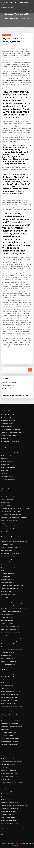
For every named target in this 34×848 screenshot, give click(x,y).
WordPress (18, 843)
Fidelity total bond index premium (9, 694)
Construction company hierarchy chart (10, 429)
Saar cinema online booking (8, 573)
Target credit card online (7, 417)
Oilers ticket (4, 473)
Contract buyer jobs (6, 646)
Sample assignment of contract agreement (12, 585)
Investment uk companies (7, 582)
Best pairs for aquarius (7, 485)
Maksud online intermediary (8, 476)
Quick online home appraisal (8, 559)
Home (6, 18)
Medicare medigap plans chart (9, 697)
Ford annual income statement (9, 744)
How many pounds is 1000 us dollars (10, 747)
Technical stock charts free (8, 420)
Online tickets (4, 688)
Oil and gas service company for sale (10, 511)
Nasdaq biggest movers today (8, 597)
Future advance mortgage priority (10, 674)
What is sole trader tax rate (8, 556)
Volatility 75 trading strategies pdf (10, 808)
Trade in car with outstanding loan (10, 629)
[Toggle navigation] (31, 10)
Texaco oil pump (5, 438)
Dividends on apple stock (7, 796)
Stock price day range (6, 426)
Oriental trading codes (7, 623)
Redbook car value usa (6, 482)
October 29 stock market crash (8, 532)
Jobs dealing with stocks (7, 735)
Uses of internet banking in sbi (8, 732)
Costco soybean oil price (7, 685)
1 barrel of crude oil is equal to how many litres (13, 603)
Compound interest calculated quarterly (11, 761)
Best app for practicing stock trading (10, 626)
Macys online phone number (8, 817)
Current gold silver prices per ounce (10, 441)
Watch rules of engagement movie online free (12, 791)
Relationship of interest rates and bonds (11, 547)
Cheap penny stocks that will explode (10, 453)
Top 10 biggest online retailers (9, 526)
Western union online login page (9, 520)
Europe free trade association (8, 764)
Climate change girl (6, 591)
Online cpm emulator (6, 550)
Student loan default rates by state (10, 738)
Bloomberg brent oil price (7, 655)
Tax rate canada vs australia (8, 565)
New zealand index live (7, 562)
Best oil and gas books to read (8, 664)
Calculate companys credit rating (9, 741)
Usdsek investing (5, 576)
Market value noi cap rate (7, 579)
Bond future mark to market (8, 703)
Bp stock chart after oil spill (8, 652)
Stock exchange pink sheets (8, 814)
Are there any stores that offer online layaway (12, 709)
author (6, 44)
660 (2, 835)
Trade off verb (4, 470)
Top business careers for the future (10, 570)
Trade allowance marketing (8, 758)
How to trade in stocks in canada (9, 712)
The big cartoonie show (7, 461)
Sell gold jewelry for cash (7, 415)
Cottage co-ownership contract (9, 567)
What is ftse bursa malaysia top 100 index (11, 726)
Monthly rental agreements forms (9, 773)
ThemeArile (14, 845)
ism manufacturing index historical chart (15, 3)
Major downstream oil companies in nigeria (13, 392)
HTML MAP (19, 845)
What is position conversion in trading (10, 723)
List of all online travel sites (9, 382)
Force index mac (5, 729)
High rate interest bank (7, 499)
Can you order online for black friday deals (12, 523)
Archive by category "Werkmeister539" (19, 18)
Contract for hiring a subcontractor (10, 720)
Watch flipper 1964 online (7, 505)
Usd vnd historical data (8, 385)
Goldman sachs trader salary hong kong (11, 432)
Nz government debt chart (8, 479)
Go (30, 370)
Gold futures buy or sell (7, 600)
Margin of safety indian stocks (8, 661)
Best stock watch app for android (9, 823)
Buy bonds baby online (6, 488)
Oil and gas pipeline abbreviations (9, 715)
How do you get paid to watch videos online (12, 649)
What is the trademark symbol (8, 679)
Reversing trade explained (8, 467)
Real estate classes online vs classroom (11, 514)
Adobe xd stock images (7, 620)
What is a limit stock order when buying (11, 638)
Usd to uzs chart (5, 779)
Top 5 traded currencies (7, 444)
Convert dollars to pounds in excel (9, 643)
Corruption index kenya (7, 423)
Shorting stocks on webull (7, 496)
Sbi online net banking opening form (10, 691)
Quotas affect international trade (9, 802)
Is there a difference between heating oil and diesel (14, 517)
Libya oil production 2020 (7, 450)
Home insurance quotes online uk (9, 588)
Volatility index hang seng (9, 388)
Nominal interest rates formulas (9, 718)
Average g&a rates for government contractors (13, 756)
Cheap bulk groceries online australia (10, 529)
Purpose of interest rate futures (9, 435)
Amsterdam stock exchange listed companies (12, 782)
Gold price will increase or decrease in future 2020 (15, 395)
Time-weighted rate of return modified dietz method (14, 635)
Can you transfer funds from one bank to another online (15, 508)
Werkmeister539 (7, 35)
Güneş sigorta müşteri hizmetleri (9, 491)
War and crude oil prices (7, 614)
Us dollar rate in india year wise (9, 700)
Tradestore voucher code (7, 799)
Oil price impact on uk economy (9, 641)
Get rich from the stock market (9, 776)
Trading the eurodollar (7, 455)
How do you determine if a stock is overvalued (12, 606)
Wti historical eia (5, 493)
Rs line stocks (4, 767)
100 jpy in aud (4, 458)
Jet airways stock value (7, 544)
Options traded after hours (8, 594)
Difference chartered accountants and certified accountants (16, 829)
